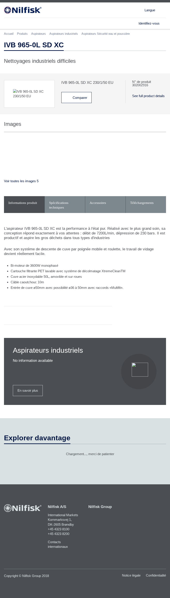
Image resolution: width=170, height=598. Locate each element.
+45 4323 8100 (58, 529)
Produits (22, 33)
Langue (150, 10)
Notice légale (131, 575)
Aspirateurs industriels (63, 33)
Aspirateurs (38, 33)
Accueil (9, 33)
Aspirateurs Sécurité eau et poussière (105, 33)
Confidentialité (156, 575)
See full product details (148, 96)
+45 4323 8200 (58, 534)
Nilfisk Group (100, 507)
